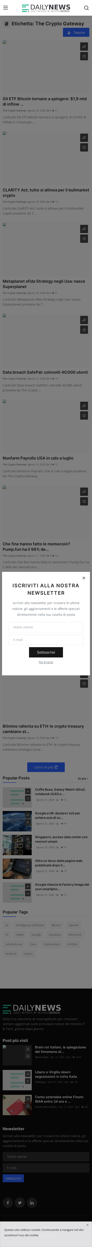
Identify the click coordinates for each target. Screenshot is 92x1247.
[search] (86, 8)
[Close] (84, 578)
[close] (88, 1225)
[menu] (5, 8)
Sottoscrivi (46, 652)
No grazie (46, 662)
